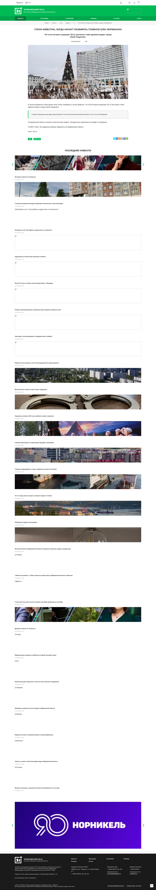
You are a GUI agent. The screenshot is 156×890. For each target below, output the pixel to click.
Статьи (139, 18)
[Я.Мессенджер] (114, 139)
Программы (44, 18)
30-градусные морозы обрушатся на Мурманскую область (62, 127)
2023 (61, 23)
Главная (46, 23)
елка (30, 139)
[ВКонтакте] (117, 139)
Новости (20, 18)
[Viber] (124, 139)
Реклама (117, 18)
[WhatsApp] (127, 139)
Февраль (68, 23)
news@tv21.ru (133, 873)
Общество (37, 139)
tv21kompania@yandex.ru (114, 873)
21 (74, 23)
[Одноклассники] (119, 139)
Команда (94, 18)
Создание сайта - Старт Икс (134, 885)
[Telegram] (122, 139)
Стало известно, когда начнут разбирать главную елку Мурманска (95, 23)
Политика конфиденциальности (116, 885)
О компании (69, 18)
